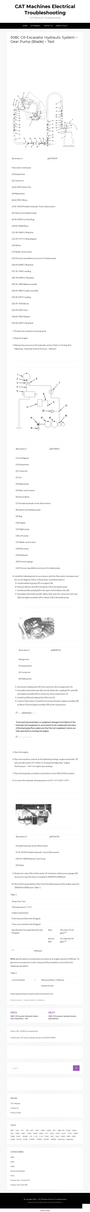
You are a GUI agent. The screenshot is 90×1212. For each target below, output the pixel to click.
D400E (53, 1139)
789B (12, 1136)
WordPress (59, 1202)
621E (52, 1133)
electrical (61, 1139)
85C (32, 1130)
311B (68, 1130)
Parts (12, 1176)
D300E (39, 1139)
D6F (52, 1136)
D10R (12, 1139)
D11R (25, 1139)
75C (22, 1130)
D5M (47, 1136)
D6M (63, 1136)
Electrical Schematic (17, 1171)
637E (64, 1133)
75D (27, 1130)
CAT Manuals (35, 26)
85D (37, 1130)
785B (76, 1133)
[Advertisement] (45, 60)
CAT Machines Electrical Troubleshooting (52, 1199)
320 (11, 1133)
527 (46, 1133)
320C (23, 1133)
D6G (57, 1136)
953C (18, 1136)
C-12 (35, 1136)
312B (74, 1130)
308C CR (33, 1000)
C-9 (30, 1136)
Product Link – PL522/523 (20, 1180)
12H (17, 1130)
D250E (32, 1139)
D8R (68, 1136)
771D (69, 1133)
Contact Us (48, 26)
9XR (12, 1130)
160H (49, 1130)
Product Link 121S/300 (18, 1185)
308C (20, 1000)
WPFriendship (43, 1202)
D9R (73, 1136)
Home (25, 26)
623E (58, 1133)
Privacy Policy (61, 26)
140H (43, 1130)
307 (54, 1130)
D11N (19, 1139)
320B (17, 1133)
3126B (24, 1136)
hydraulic (41, 1000)
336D (41, 1133)
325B (29, 1133)
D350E (46, 1139)
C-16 (41, 1136)
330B (35, 1133)
